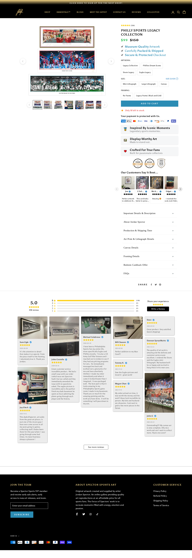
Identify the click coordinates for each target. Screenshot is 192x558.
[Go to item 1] (37, 105)
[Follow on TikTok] (97, 514)
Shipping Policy (160, 500)
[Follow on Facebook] (77, 514)
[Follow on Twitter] (83, 514)
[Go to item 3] (58, 105)
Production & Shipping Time (138, 230)
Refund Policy (160, 496)
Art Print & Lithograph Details (139, 239)
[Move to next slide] (181, 189)
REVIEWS (136, 12)
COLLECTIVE (153, 12)
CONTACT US (119, 12)
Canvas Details (131, 247)
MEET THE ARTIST (98, 12)
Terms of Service (161, 505)
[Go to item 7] (100, 105)
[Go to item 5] (79, 105)
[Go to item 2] (48, 105)
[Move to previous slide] (118, 189)
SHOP (47, 12)
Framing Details (131, 256)
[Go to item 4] (69, 105)
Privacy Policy (159, 491)
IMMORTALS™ (63, 12)
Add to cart (149, 103)
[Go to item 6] (89, 105)
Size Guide (172, 79)
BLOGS (80, 12)
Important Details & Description (140, 213)
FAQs (126, 273)
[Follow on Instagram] (90, 514)
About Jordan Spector (134, 222)
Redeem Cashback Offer (136, 265)
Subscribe (22, 514)
